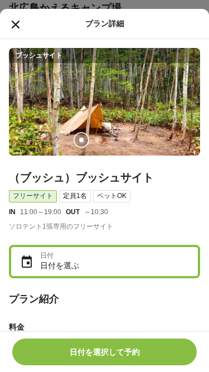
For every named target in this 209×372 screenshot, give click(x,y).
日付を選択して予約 (105, 351)
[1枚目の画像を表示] (81, 140)
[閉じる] (15, 24)
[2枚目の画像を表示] (97, 140)
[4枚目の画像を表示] (128, 140)
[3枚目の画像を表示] (112, 140)
